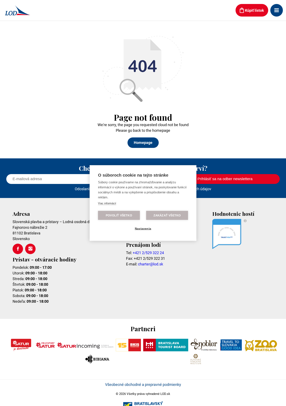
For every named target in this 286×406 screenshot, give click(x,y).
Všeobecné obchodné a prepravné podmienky (143, 384)
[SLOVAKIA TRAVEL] (231, 350)
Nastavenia (143, 228)
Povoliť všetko (119, 215)
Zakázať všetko (167, 215)
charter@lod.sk (150, 264)
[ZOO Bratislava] (261, 350)
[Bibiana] (98, 364)
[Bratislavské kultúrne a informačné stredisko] (128, 350)
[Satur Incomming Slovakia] (85, 350)
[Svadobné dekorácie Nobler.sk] (204, 350)
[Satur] (21, 350)
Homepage (143, 142)
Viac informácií (107, 203)
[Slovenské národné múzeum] (195, 364)
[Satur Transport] (45, 350)
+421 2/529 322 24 (148, 253)
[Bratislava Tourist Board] (165, 350)
